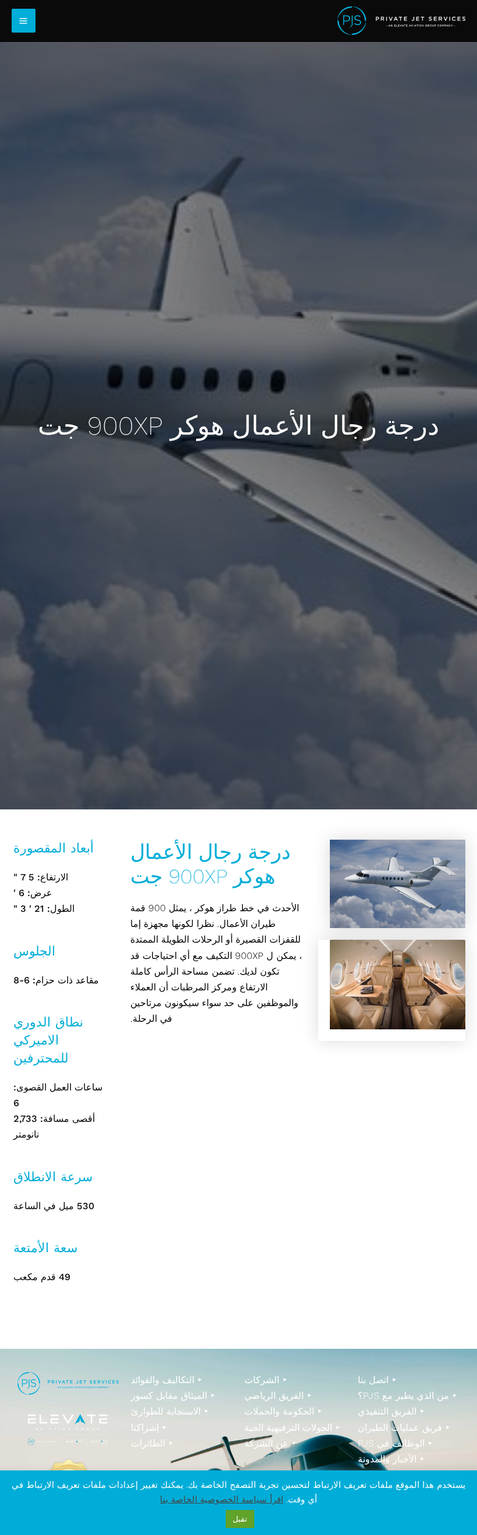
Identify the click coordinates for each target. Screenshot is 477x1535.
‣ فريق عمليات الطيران (404, 1427)
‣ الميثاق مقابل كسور (173, 1395)
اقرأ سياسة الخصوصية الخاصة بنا (221, 1499)
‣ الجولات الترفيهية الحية (292, 1427)
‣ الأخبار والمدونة (391, 1459)
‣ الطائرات (152, 1443)
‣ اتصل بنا (377, 1379)
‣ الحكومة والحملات (283, 1411)
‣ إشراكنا (149, 1427)
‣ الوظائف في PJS (395, 1443)
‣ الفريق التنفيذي (391, 1411)
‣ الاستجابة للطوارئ (170, 1411)
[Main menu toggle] (23, 21)
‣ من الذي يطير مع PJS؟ (407, 1395)
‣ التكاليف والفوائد (166, 1379)
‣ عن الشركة (270, 1443)
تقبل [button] (240, 1519)
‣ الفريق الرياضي (278, 1395)
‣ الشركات (265, 1379)
